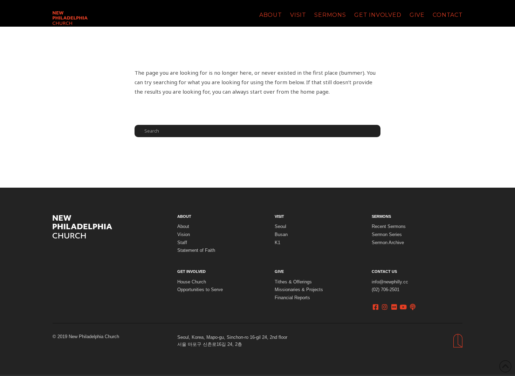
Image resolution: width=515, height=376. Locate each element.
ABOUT (184, 216)
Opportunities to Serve (200, 289)
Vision (183, 234)
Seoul (280, 226)
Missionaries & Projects (299, 289)
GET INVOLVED (191, 271)
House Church (191, 282)
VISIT (279, 216)
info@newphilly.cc (390, 282)
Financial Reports (292, 297)
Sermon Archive (388, 242)
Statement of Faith (196, 250)
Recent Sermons (389, 226)
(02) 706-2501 (385, 289)
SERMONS (381, 216)
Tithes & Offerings (293, 282)
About (183, 226)
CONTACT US (384, 271)
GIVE (279, 271)
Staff (182, 242)
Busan (281, 234)
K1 (277, 242)
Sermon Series (387, 234)
